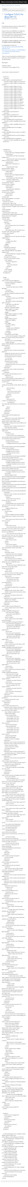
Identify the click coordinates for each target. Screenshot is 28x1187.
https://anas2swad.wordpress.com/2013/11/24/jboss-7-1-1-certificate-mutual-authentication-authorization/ (14, 51)
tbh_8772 (7, 18)
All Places (3, 5)
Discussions (17, 5)
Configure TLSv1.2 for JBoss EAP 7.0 (14, 15)
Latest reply (5, 10)
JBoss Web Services (10, 5)
